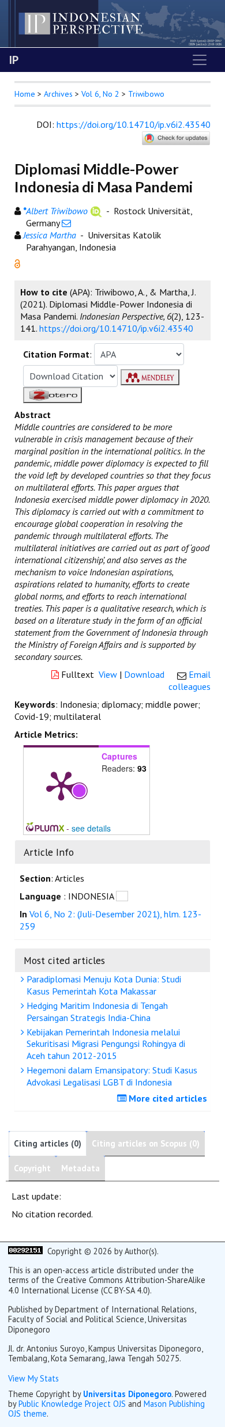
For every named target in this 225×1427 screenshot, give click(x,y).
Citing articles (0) (47, 1143)
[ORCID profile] (96, 211)
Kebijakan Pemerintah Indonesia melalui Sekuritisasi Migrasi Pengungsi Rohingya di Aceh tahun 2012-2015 (104, 1044)
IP (13, 59)
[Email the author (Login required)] (66, 223)
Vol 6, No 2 (100, 94)
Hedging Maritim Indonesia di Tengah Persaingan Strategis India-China (96, 1011)
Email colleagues (189, 680)
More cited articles (166, 1098)
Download (144, 674)
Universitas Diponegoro (127, 1393)
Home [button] (24, 94)
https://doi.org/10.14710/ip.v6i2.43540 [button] (116, 328)
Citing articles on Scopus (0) (146, 1143)
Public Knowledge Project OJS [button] (72, 1403)
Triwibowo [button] (146, 94)
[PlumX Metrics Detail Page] (61, 784)
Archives (58, 94)
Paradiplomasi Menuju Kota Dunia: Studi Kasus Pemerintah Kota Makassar (102, 985)
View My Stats (33, 1378)
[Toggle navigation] (199, 59)
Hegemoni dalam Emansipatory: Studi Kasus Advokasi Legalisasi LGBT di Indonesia (110, 1076)
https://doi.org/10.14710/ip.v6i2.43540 (134, 124)
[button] (17, 262)
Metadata (80, 1168)
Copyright (32, 1168)
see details (91, 828)
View (108, 674)
